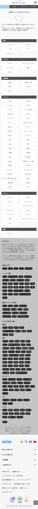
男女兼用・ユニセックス (21, 372)
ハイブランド (6, 369)
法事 (28, 86)
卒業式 (28, 148)
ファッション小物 (7, 312)
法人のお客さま (7, 455)
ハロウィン (28, 114)
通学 (10, 187)
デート (10, 122)
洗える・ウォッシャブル (8, 331)
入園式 (10, 152)
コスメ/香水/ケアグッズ (23, 316)
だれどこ (16, 427)
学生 (5, 417)
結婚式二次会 (28, 82)
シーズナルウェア (7, 316)
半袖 (16, 358)
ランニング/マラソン (28, 206)
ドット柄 (5, 386)
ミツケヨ (21, 431)
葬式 (10, 86)
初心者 (22, 410)
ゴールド (10, 403)
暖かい (27, 341)
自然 (11, 389)
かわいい (27, 386)
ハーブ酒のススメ (13, 433)
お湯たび (28, 427)
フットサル (10, 214)
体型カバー (27, 362)
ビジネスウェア (22, 305)
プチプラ (23, 369)
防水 (16, 327)
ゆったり (23, 351)
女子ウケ (27, 365)
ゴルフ (28, 210)
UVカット (5, 327)
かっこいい (28, 389)
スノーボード (28, 201)
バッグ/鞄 (20, 309)
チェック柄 (20, 382)
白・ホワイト (6, 400)
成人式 (10, 91)
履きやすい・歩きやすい (13, 344)
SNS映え (12, 372)
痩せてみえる (6, 348)
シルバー (5, 403)
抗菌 (29, 331)
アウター (10, 305)
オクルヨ (22, 427)
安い (18, 369)
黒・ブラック (13, 400)
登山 (28, 197)
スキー (10, 201)
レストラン (28, 135)
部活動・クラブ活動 (28, 161)
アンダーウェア (6, 309)
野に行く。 (8, 431)
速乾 (22, 327)
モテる (21, 365)
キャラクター (20, 417)
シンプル (33, 386)
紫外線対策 (24, 348)
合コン (28, 118)
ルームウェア (15, 312)
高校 (10, 144)
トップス (5, 305)
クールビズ (10, 67)
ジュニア (5, 410)
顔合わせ (28, 183)
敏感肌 (4, 365)
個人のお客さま (7, 449)
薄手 (10, 358)
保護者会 (10, 183)
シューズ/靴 (14, 309)
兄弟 (17, 413)
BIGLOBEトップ (7, 492)
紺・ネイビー (26, 400)
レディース (23, 6)
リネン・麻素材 (6, 382)
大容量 (28, 351)
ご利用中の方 (6, 465)
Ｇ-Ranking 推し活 (24, 433)
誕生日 (10, 127)
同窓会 (10, 131)
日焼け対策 (31, 348)
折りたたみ (27, 355)
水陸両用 (24, 331)
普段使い (22, 389)
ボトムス (16, 305)
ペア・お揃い (6, 372)
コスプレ (5, 422)
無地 (21, 386)
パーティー (28, 127)
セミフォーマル (28, 170)
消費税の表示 (16, 471)
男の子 (22, 413)
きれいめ (17, 389)
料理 (28, 140)
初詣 (10, 101)
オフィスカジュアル (28, 63)
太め (18, 351)
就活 (10, 72)
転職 (28, 67)
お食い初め (28, 174)
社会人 (27, 413)
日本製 (15, 362)
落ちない (23, 344)
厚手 (5, 358)
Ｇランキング (9, 427)
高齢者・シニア (11, 417)
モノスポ (29, 429)
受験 (10, 161)
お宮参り (10, 174)
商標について (24, 488)
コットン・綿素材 (27, 379)
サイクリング (10, 210)
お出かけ (10, 135)
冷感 (11, 327)
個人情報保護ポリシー (8, 480)
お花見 (28, 101)
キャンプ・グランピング (28, 219)
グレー (19, 400)
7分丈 (10, 362)
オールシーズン (10, 53)
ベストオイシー (21, 429)
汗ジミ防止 (5, 334)
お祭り (28, 105)
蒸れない (17, 341)
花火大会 (10, 114)
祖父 (11, 413)
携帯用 (21, 355)
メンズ (4, 6)
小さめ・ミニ (11, 351)
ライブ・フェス (28, 131)
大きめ (4, 351)
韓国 (21, 362)
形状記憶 (11, 334)
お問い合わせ (6, 471)
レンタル (10, 365)
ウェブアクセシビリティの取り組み (12, 476)
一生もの (12, 369)
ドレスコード (10, 170)
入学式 (10, 148)
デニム (4, 379)
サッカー (28, 214)
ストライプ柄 (27, 382)
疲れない (22, 341)
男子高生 (10, 410)
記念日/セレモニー (28, 122)
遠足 (10, 157)
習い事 (28, 165)
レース (10, 386)
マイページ (33, 6)
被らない (28, 344)
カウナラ (15, 431)
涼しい (4, 344)
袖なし (4, 362)
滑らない (11, 341)
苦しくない (5, 341)
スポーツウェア (23, 312)
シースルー (19, 379)
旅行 (10, 140)
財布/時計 (26, 309)
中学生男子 (16, 410)
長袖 (21, 358)
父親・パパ (5, 413)
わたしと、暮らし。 (10, 429)
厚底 (16, 365)
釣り (10, 223)
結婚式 (10, 82)
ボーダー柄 (13, 382)
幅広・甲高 (27, 358)
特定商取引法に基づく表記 (22, 484)
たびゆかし (28, 431)
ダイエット (10, 233)
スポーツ (10, 197)
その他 (14, 316)
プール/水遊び (28, 109)
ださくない (18, 348)
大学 (28, 144)
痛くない (12, 348)
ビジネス (10, 63)
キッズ (14, 6)
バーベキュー (10, 105)
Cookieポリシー (7, 484)
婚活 (28, 178)
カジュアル (5, 389)
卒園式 (28, 152)
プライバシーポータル (23, 480)
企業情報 (5, 460)
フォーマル (5, 393)
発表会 (10, 165)
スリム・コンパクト (13, 355)
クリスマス (10, 118)
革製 (16, 386)
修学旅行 (28, 157)
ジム (10, 206)
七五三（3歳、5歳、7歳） (10, 178)
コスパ (28, 369)
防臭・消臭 (17, 331)
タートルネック (11, 379)
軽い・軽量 (5, 355)
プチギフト (28, 410)
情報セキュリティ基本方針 (10, 488)
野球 (10, 219)
